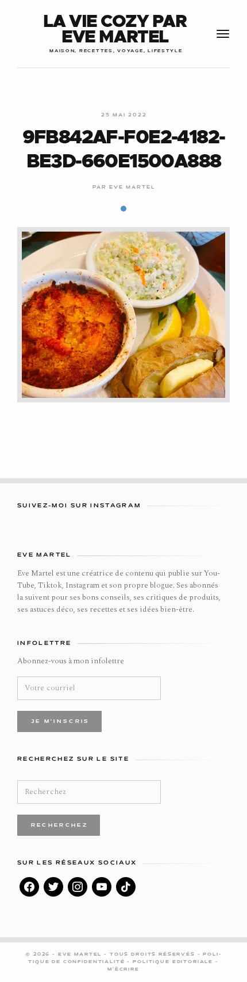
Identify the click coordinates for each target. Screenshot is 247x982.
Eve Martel (132, 187)
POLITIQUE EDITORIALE (174, 962)
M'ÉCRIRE (123, 969)
